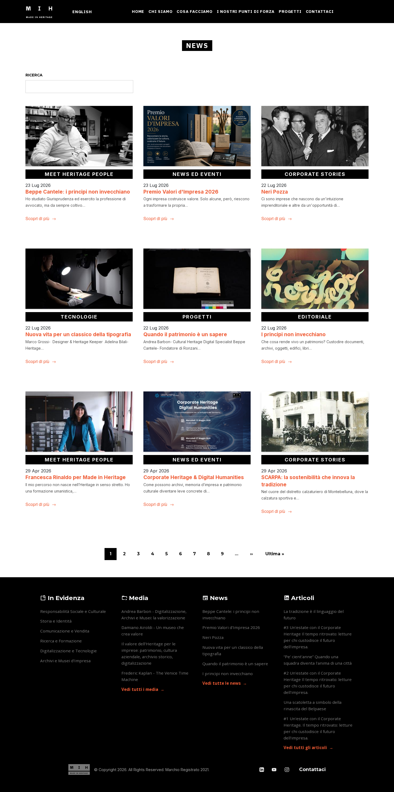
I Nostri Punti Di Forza (245, 11)
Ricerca (33, 75)
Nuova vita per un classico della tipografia (78, 334)
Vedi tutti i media (139, 689)
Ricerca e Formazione (61, 640)
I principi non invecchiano (293, 334)
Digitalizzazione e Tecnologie (68, 650)
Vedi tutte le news (221, 683)
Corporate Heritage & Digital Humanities (193, 477)
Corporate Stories (315, 174)
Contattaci (320, 11)
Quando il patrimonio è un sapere (185, 334)
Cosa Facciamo (194, 11)
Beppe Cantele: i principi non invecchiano (77, 192)
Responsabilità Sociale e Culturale (73, 611)
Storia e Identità (56, 621)
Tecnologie (79, 317)
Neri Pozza (274, 192)
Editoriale (315, 317)
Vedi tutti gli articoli (305, 747)
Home (138, 11)
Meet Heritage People (79, 174)
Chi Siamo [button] (160, 11)
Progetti (290, 11)
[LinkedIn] (262, 769)
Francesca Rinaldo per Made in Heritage (75, 477)
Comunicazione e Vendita (64, 631)
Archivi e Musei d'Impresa (65, 660)
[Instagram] (287, 769)
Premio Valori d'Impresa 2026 (180, 192)
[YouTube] (274, 769)
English (82, 11)
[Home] (41, 11)
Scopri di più (37, 218)
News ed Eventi (197, 174)
